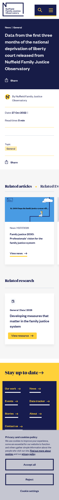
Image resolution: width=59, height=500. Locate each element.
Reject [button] (29, 479)
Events (9, 401)
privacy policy (28, 454)
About (33, 413)
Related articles (18, 186)
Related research (19, 280)
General (17, 27)
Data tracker (37, 401)
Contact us (11, 426)
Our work (10, 388)
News (8, 27)
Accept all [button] (29, 464)
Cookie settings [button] (29, 491)
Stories (9, 413)
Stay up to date (24, 373)
